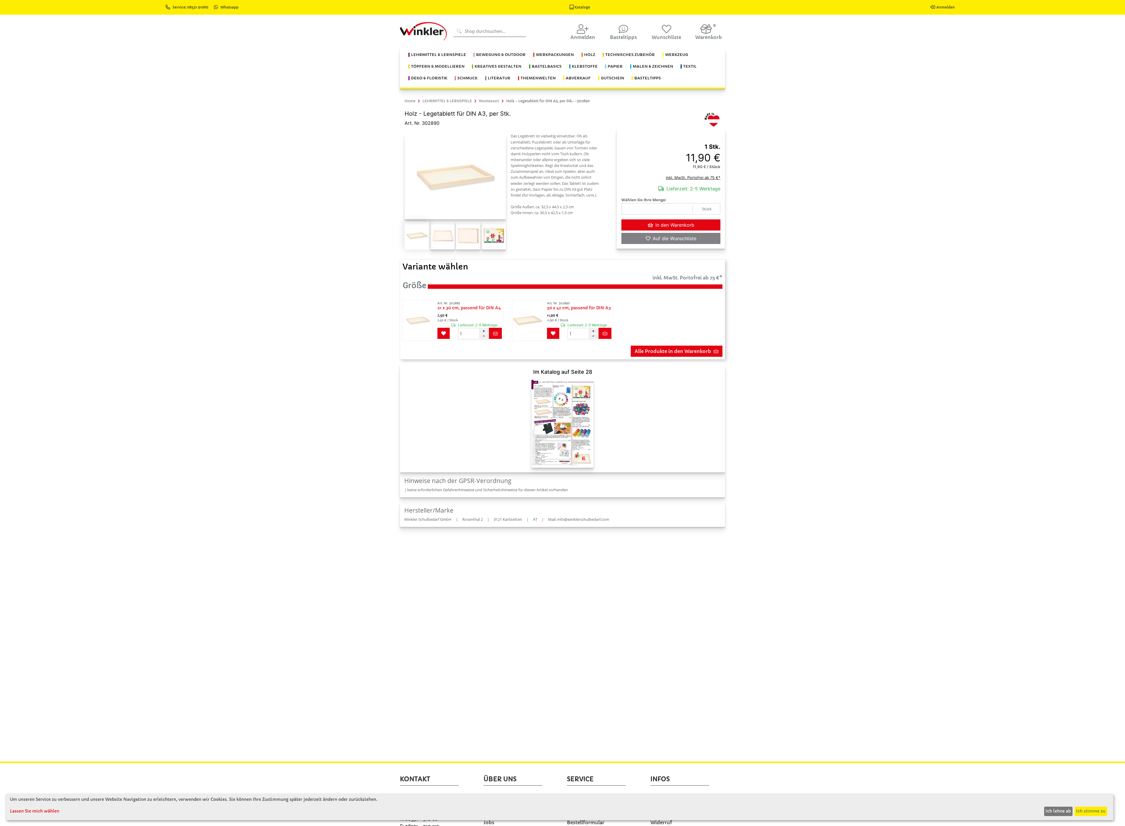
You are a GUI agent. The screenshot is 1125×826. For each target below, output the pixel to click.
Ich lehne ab (1058, 811)
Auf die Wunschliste (674, 238)
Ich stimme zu (1090, 811)
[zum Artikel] (419, 320)
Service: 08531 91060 (191, 7)
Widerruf (661, 822)
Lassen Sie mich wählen (34, 811)
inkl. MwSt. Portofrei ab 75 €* (693, 177)
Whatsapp (229, 7)
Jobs (488, 822)
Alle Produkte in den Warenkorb (673, 351)
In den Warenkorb (674, 225)
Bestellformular (585, 822)
